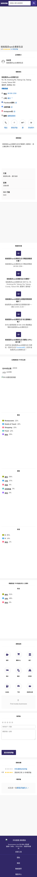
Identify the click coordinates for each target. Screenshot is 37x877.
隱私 (18, 857)
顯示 (9, 98)
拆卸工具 (18, 852)
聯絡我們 (18, 869)
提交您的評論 (9, 752)
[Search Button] (33, 3)
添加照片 (31, 128)
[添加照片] (31, 123)
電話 (5, 125)
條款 (18, 863)
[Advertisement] (18, 25)
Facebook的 (20, 347)
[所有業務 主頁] (4, 3)
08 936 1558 (12, 93)
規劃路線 (5, 88)
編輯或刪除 (11, 116)
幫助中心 (18, 874)
